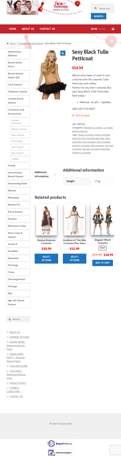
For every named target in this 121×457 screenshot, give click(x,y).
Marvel (12, 190)
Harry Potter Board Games (15, 174)
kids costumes (97, 145)
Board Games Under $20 (15, 75)
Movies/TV (14, 204)
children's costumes (81, 152)
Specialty (13, 258)
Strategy (13, 265)
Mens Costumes (18, 135)
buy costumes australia (93, 138)
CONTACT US (47, 28)
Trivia (11, 272)
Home (12, 28)
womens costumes (81, 145)
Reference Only (17, 226)
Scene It (12, 244)
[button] (62, 53)
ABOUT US (28, 28)
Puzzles (12, 218)
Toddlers (15, 159)
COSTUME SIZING (18, 366)
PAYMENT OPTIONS (19, 337)
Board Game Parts (15, 64)
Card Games (15, 84)
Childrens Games (17, 91)
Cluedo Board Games (15, 100)
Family (11, 165)
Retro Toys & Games (15, 235)
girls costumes (103, 142)
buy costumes (89, 142)
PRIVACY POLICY (18, 383)
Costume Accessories (16, 121)
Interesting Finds (17, 183)
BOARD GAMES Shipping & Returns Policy (16, 345)
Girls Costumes (18, 147)
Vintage (12, 286)
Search (98, 16)
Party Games (15, 211)
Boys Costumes (18, 153)
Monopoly (13, 197)
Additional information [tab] (42, 174)
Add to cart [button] (102, 263)
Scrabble (13, 251)
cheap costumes (86, 135)
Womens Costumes (93, 127)
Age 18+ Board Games (16, 302)
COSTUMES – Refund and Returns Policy (16, 374)
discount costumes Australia (96, 149)
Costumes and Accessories (30, 43)
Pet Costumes (17, 141)
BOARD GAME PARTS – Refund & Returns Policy (16, 357)
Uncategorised (16, 279)
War (10, 293)
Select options (46, 259)
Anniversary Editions (14, 53)
